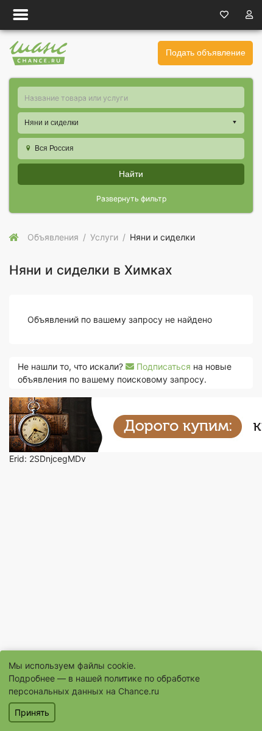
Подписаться (162, 366)
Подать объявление (206, 52)
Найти (131, 174)
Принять (32, 712)
